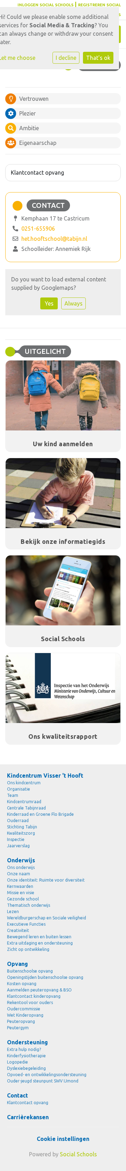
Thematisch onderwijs (28, 905)
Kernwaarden (20, 886)
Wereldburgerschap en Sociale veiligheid (46, 918)
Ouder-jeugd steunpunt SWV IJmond (42, 1081)
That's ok (98, 58)
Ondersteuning (27, 1042)
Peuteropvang (21, 1021)
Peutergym (18, 1027)
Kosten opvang (21, 983)
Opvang (17, 964)
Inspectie (15, 839)
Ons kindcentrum (24, 782)
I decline (66, 58)
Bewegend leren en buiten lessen (39, 936)
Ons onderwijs (21, 867)
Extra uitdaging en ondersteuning (40, 943)
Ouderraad (18, 820)
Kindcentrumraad (24, 801)
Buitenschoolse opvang (30, 971)
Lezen (13, 911)
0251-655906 (38, 228)
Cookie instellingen (63, 1139)
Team (12, 795)
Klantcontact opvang (37, 172)
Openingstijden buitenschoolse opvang (45, 977)
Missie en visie (20, 892)
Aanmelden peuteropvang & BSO (39, 990)
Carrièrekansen (28, 1117)
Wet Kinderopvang (25, 1015)
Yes (49, 303)
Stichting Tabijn (22, 827)
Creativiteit (18, 930)
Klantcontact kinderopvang (34, 996)
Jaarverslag (18, 845)
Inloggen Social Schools (46, 5)
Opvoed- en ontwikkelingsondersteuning (46, 1074)
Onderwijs (21, 860)
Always (73, 303)
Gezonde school (23, 899)
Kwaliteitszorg (21, 833)
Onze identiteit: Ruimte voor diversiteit (46, 880)
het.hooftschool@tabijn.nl (54, 239)
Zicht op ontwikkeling (28, 949)
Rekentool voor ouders (30, 1002)
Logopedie (17, 1062)
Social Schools (78, 1154)
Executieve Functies (26, 924)
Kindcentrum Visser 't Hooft (45, 775)
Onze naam (18, 873)
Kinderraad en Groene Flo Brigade (40, 814)
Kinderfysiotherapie (26, 1055)
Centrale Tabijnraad (26, 808)
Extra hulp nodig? (24, 1049)
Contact (17, 1095)
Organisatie (18, 789)
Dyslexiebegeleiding (26, 1068)
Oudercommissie (23, 1009)
